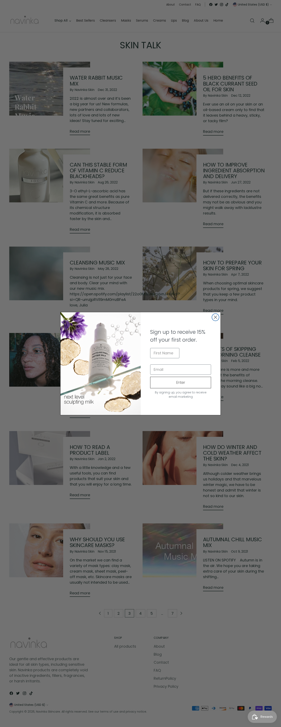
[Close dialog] (215, 317)
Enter (180, 382)
